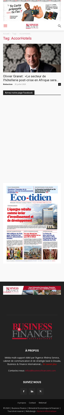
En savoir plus (50, 364)
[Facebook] (24, 391)
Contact (32, 402)
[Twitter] (40, 391)
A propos (22, 402)
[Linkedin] (32, 391)
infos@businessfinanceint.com (40, 370)
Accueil (6, 33)
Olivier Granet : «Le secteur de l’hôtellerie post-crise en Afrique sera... (31, 78)
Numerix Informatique (46, 411)
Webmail (42, 402)
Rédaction (8, 84)
